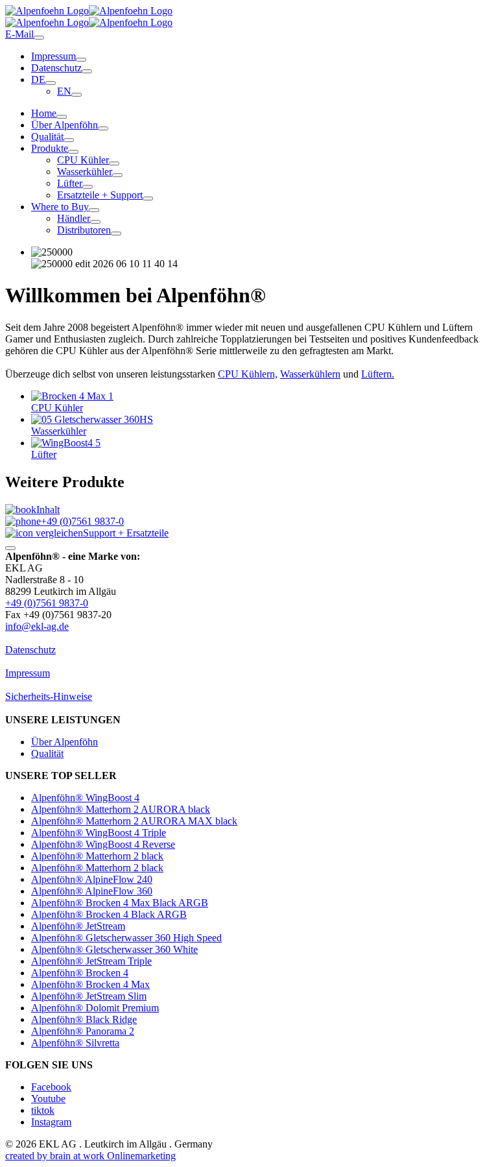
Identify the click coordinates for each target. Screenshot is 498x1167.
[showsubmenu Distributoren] (116, 233)
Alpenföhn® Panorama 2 (82, 1031)
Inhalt (48, 509)
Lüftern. (377, 373)
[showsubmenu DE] (50, 83)
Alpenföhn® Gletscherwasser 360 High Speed (126, 937)
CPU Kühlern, (248, 373)
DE (38, 79)
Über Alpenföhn (64, 124)
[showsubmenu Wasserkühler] (117, 175)
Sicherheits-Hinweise (48, 696)
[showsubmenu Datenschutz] (87, 71)
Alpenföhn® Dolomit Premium (95, 1007)
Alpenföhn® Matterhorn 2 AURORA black (120, 809)
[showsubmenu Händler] (95, 222)
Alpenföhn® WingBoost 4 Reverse (103, 844)
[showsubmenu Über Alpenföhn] (103, 128)
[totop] (10, 548)
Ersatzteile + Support (100, 194)
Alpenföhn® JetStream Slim (89, 996)
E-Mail (19, 34)
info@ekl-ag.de (37, 626)
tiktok (42, 1110)
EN (64, 91)
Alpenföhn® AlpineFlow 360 (91, 890)
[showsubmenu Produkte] (73, 152)
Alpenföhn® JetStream (78, 926)
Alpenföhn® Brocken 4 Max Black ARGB (119, 902)
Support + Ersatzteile (126, 532)
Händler (73, 218)
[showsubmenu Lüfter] (87, 187)
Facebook (51, 1086)
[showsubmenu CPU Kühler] (114, 163)
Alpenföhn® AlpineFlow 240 (91, 879)
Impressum (53, 56)
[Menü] (39, 38)
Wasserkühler (84, 171)
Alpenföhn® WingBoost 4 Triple (98, 832)
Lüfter (69, 183)
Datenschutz (56, 67)
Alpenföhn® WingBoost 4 (85, 797)
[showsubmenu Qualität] (69, 140)
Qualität (47, 136)
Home (43, 113)
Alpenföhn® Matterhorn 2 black (97, 855)
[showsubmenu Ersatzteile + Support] (148, 198)
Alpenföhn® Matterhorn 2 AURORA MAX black (134, 820)
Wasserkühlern (310, 373)
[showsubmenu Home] (61, 117)
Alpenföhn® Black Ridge (84, 1019)
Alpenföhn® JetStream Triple (91, 961)
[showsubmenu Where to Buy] (94, 210)
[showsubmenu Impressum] (81, 60)
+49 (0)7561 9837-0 (82, 521)
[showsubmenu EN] (76, 95)
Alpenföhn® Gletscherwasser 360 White (114, 949)
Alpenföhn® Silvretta (75, 1042)
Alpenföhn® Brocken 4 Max (90, 984)
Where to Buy (60, 206)
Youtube (48, 1098)
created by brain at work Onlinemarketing (90, 1155)
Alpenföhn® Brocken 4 (79, 972)
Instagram (51, 1121)
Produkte (49, 148)
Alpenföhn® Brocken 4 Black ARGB (109, 914)
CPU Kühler (83, 159)
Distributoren (84, 229)
